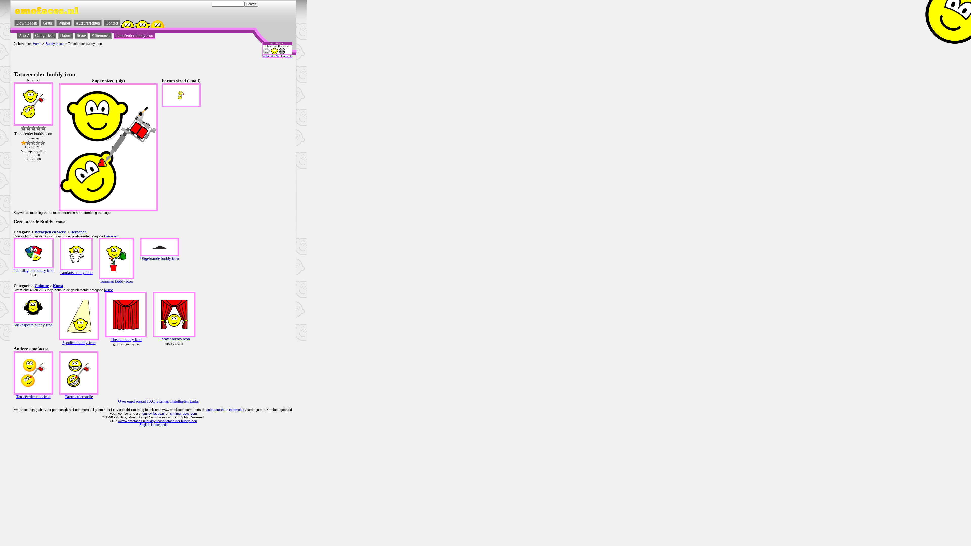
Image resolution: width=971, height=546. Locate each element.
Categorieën (44, 35)
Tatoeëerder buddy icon (134, 35)
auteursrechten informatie (225, 410)
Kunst (58, 286)
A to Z (24, 35)
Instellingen (179, 401)
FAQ (151, 401)
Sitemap (162, 401)
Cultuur (42, 286)
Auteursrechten (88, 23)
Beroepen (78, 232)
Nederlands (159, 425)
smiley (147, 413)
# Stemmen (101, 35)
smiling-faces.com (183, 413)
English (144, 425)
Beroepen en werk (50, 232)
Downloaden (26, 23)
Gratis (48, 23)
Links (194, 401)
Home (37, 44)
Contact (112, 23)
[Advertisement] (106, 57)
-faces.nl (158, 413)
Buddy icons (55, 44)
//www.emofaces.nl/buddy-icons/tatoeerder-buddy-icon (157, 421)
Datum (65, 35)
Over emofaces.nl (132, 401)
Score (81, 35)
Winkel (64, 23)
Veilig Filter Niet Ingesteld (277, 56)
